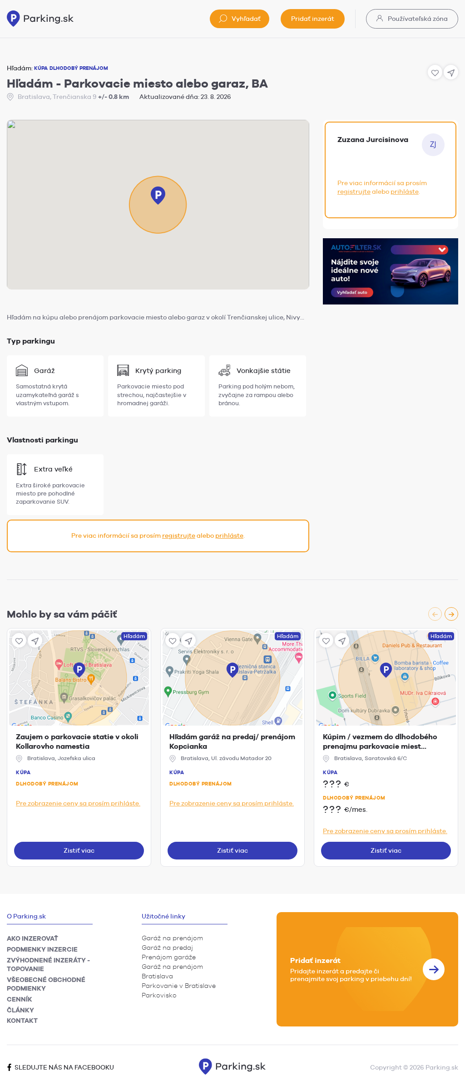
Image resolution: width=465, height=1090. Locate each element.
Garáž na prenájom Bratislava (172, 971)
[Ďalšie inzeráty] (451, 614)
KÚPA (41, 68)
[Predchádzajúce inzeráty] (435, 614)
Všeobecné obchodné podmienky (46, 984)
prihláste (229, 535)
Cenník (19, 999)
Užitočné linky (163, 916)
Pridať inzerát (312, 18)
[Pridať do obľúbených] (19, 640)
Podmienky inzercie (42, 949)
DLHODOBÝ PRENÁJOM (78, 68)
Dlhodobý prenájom (47, 784)
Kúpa (23, 772)
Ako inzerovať (32, 938)
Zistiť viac (79, 850)
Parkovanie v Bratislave (179, 985)
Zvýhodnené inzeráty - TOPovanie (48, 965)
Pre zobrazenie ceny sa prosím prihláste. (78, 803)
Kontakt (22, 1020)
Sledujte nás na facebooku (63, 1067)
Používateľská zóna (417, 18)
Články (20, 1010)
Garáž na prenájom (172, 938)
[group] (443, 614)
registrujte (178, 535)
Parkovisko (159, 995)
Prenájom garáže (169, 957)
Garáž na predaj (167, 947)
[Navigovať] (35, 640)
